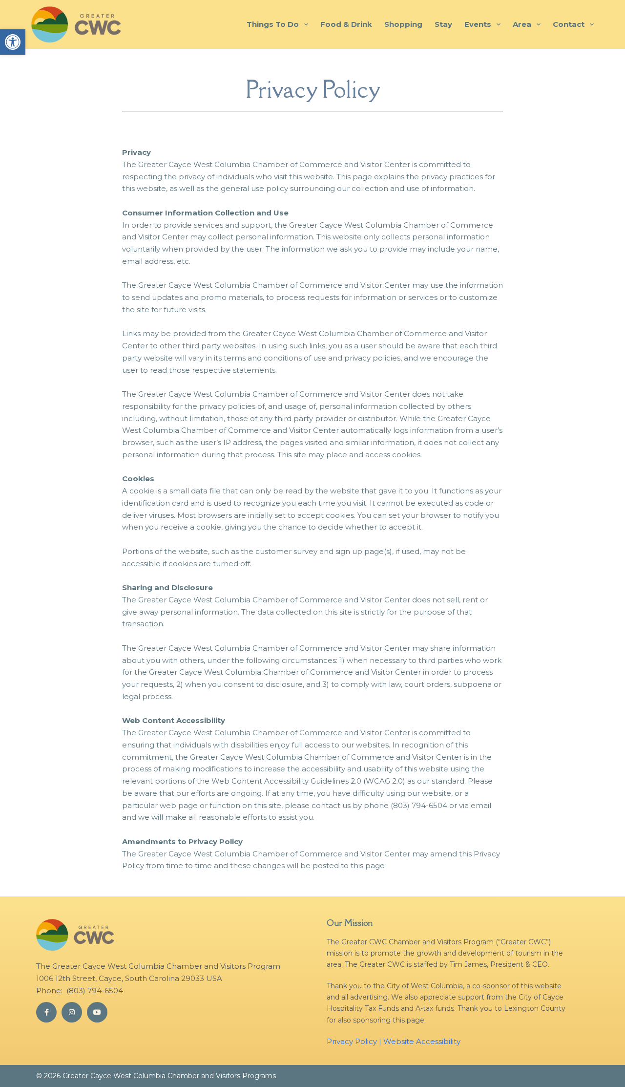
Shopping (403, 24)
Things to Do (273, 24)
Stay (443, 24)
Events (477, 24)
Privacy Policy (352, 1041)
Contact (568, 24)
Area (522, 24)
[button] (12, 42)
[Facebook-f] (46, 1012)
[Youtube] (97, 1012)
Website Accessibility (421, 1041)
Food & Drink (346, 24)
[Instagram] (72, 1012)
